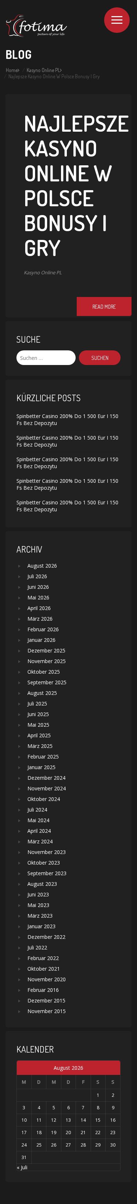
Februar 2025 (43, 756)
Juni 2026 (38, 586)
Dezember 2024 (46, 777)
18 (39, 1132)
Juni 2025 (38, 714)
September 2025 (46, 682)
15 (97, 1120)
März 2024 (40, 841)
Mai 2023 (38, 905)
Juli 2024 (37, 809)
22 (97, 1132)
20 (68, 1132)
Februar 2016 (43, 989)
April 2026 (39, 608)
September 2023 (46, 873)
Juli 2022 (37, 947)
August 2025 (42, 692)
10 (24, 1120)
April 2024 (39, 830)
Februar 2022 (43, 958)
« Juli (22, 1167)
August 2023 (42, 883)
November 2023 (46, 852)
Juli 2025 (37, 703)
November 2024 (46, 788)
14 (83, 1120)
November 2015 (46, 1011)
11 (39, 1120)
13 (68, 1120)
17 (24, 1132)
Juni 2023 (38, 894)
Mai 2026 (38, 597)
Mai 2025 (38, 724)
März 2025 (40, 745)
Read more (104, 307)
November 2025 (46, 661)
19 (53, 1132)
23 (112, 1132)
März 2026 (40, 618)
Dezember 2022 (46, 936)
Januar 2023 (41, 926)
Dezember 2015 (46, 1000)
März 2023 (40, 915)
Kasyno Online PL (43, 70)
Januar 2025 (41, 767)
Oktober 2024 (43, 798)
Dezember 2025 (46, 650)
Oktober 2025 (43, 671)
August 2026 (42, 565)
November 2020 (46, 979)
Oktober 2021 (43, 968)
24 (24, 1145)
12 (53, 1120)
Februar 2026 (43, 629)
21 (83, 1132)
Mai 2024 (38, 820)
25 (39, 1145)
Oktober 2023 (43, 862)
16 (112, 1120)
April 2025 (39, 735)
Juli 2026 (37, 576)
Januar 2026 (41, 639)
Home (12, 70)
